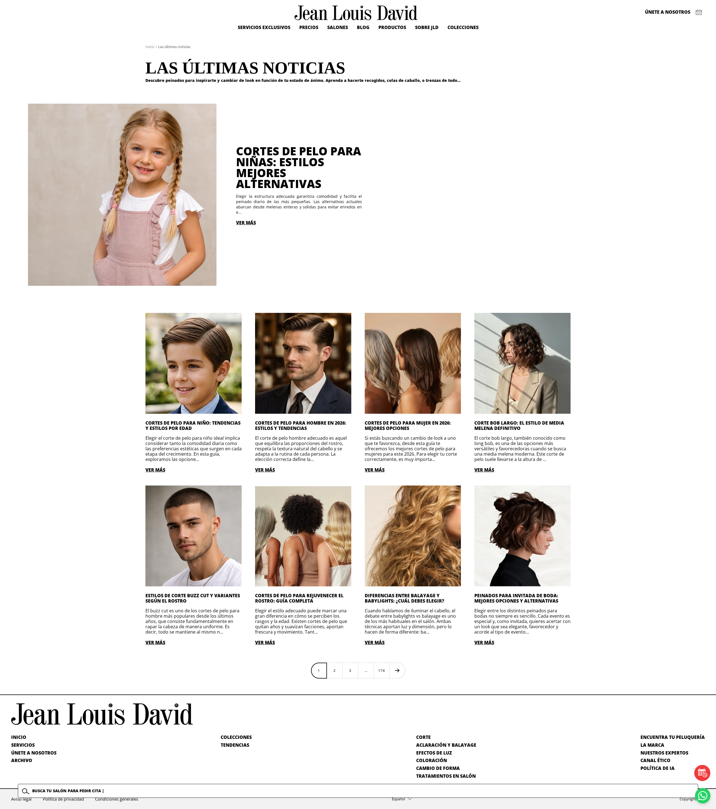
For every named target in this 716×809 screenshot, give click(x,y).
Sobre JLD (427, 27)
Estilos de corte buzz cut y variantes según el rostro (192, 598)
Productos (392, 27)
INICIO (18, 737)
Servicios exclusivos (264, 27)
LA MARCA (652, 745)
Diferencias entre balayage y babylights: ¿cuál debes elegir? (404, 598)
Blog (363, 27)
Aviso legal (21, 799)
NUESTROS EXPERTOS (664, 753)
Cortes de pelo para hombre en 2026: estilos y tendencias (300, 425)
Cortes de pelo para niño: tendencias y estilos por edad (193, 425)
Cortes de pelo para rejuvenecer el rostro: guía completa (299, 598)
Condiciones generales (116, 799)
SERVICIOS (23, 745)
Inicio (149, 46)
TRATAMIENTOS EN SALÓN (446, 776)
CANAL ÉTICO (655, 760)
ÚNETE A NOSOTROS (33, 753)
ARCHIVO (21, 760)
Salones (337, 27)
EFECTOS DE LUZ (434, 753)
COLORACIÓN (431, 760)
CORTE (423, 737)
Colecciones (463, 27)
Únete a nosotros (667, 12)
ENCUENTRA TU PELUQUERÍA (672, 737)
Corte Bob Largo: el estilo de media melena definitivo (519, 425)
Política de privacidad (63, 799)
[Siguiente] (397, 670)
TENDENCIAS (235, 745)
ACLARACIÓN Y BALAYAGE (446, 745)
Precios (308, 27)
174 (381, 670)
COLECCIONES (236, 737)
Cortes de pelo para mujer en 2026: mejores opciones (408, 425)
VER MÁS (246, 223)
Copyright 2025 (692, 798)
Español (398, 798)
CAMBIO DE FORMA (438, 768)
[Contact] (699, 12)
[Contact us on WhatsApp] (702, 795)
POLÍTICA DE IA (657, 768)
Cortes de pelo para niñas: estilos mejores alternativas (298, 167)
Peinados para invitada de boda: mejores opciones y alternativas (516, 598)
